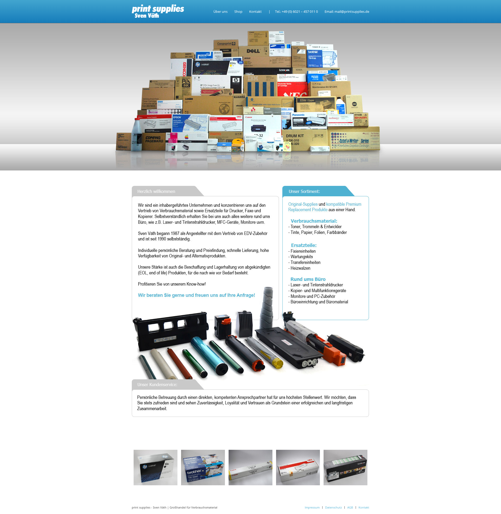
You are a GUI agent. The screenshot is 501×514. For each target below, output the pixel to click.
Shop (238, 11)
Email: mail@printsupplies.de (347, 11)
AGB (350, 507)
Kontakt (255, 11)
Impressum (312, 507)
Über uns (220, 11)
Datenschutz (333, 507)
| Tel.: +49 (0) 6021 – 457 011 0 (293, 11)
